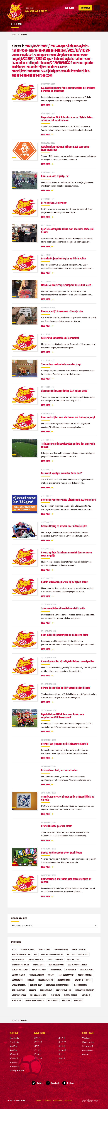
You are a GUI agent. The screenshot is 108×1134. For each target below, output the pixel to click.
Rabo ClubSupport (56, 965)
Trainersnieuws (18, 990)
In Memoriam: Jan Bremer (54, 202)
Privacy (51, 975)
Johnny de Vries (18, 975)
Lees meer (45, 105)
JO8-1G (61, 1058)
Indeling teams (73, 959)
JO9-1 (61, 1054)
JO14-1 (37, 1054)
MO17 (36, 1046)
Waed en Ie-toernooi (83, 980)
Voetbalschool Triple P (77, 965)
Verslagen (78, 1000)
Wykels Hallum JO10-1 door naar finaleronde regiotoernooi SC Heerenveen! (62, 715)
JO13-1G (38, 1058)
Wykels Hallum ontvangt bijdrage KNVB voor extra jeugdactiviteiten (65, 148)
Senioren (14, 1033)
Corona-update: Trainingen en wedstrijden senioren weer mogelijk (66, 554)
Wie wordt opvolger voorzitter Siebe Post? (61, 473)
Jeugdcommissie (63, 980)
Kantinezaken (88, 1042)
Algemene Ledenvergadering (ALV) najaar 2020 (64, 390)
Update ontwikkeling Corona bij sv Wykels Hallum (64, 582)
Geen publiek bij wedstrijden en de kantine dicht (64, 634)
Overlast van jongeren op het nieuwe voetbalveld (64, 743)
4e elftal (13, 1050)
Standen (32, 990)
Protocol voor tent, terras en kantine (59, 770)
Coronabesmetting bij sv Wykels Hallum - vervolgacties (67, 661)
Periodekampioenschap (84, 990)
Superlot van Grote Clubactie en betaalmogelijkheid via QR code (67, 798)
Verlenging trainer (20, 970)
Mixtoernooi (53, 1000)
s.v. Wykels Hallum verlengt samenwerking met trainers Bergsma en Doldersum (68, 89)
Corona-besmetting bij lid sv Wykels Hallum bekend (65, 687)
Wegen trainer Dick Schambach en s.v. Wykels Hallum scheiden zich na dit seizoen (67, 118)
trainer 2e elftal (28, 949)
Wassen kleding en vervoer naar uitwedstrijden (64, 526)
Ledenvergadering (45, 980)
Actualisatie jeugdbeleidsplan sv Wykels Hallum (63, 258)
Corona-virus (39, 965)
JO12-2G (62, 1042)
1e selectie (14, 1038)
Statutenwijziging (63, 990)
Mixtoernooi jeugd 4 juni (77, 954)
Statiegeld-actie (86, 970)
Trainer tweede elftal (21, 954)
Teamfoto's (16, 1000)
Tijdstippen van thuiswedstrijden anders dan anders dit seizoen (68, 445)
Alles (14, 949)
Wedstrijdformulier (20, 965)
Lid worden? (87, 1046)
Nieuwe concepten (36, 959)
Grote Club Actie (39, 970)
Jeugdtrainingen (61, 949)
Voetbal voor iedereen (34, 1000)
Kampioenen (55, 995)
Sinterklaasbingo (37, 975)
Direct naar (88, 1033)
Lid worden (85, 8)
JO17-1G (38, 1042)
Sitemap (68, 1101)
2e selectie (14, 1042)
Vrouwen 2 (14, 1066)
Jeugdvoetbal (56, 970)
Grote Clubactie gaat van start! (56, 826)
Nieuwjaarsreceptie (38, 995)
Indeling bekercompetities (52, 954)
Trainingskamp (46, 990)
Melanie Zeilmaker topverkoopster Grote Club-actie (66, 285)
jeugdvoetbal (17, 980)
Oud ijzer (66, 1000)
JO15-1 (37, 1050)
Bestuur (31, 980)
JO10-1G (62, 1050)
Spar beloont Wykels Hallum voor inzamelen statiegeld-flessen (67, 230)
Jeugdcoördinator (55, 959)
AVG (35, 954)
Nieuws (24, 35)
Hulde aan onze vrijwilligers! (54, 176)
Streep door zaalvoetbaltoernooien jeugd (61, 364)
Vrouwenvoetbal (19, 985)
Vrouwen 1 (14, 1062)
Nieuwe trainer (18, 959)
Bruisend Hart (36, 985)
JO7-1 (61, 1062)
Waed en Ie (86, 995)
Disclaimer (57, 1101)
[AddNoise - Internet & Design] (90, 1100)
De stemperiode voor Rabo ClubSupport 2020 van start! (68, 499)
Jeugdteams (39, 1033)
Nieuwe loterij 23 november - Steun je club (62, 311)
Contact (86, 1054)
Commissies (87, 1050)
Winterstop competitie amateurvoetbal (60, 338)
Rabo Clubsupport (66, 975)
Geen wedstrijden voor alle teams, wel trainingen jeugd (68, 417)
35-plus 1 (14, 1054)
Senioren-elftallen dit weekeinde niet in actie (63, 608)
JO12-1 (61, 1038)
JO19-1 (37, 1038)
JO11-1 (61, 1046)
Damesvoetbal (44, 949)
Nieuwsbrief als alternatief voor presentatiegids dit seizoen (66, 880)
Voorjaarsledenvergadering (58, 985)
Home (14, 35)
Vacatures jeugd (19, 995)
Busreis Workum (70, 995)
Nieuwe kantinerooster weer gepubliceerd (61, 852)
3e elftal (13, 1046)
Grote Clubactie (79, 949)
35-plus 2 (14, 1058)
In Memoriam (71, 970)
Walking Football (85, 975)
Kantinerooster (80, 985)
